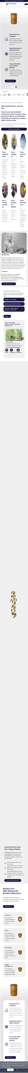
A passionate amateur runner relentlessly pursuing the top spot (14, 345)
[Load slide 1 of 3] (12, 87)
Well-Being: (8, 947)
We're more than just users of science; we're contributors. (14, 216)
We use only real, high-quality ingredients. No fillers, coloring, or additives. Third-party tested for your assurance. (5, 169)
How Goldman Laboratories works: (11, 291)
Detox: (7, 930)
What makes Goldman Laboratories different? (12, 102)
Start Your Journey (14, 129)
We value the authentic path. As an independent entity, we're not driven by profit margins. (14, 168)
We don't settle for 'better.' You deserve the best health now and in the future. (5, 216)
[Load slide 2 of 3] (14, 87)
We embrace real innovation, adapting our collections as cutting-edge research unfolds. (22, 169)
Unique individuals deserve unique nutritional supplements (12, 324)
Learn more (7, 1066)
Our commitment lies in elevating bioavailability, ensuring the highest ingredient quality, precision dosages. (23, 217)
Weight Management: (9, 965)
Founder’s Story (8, 284)
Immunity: (8, 915)
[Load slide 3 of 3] (16, 87)
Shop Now (9, 81)
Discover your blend (12, 880)
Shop (6, 316)
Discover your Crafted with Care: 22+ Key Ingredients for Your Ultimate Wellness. (13, 124)
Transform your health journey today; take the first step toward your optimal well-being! (13, 294)
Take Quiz (26, 4)
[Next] (22, 338)
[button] (20, 4)
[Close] (26, 1062)
